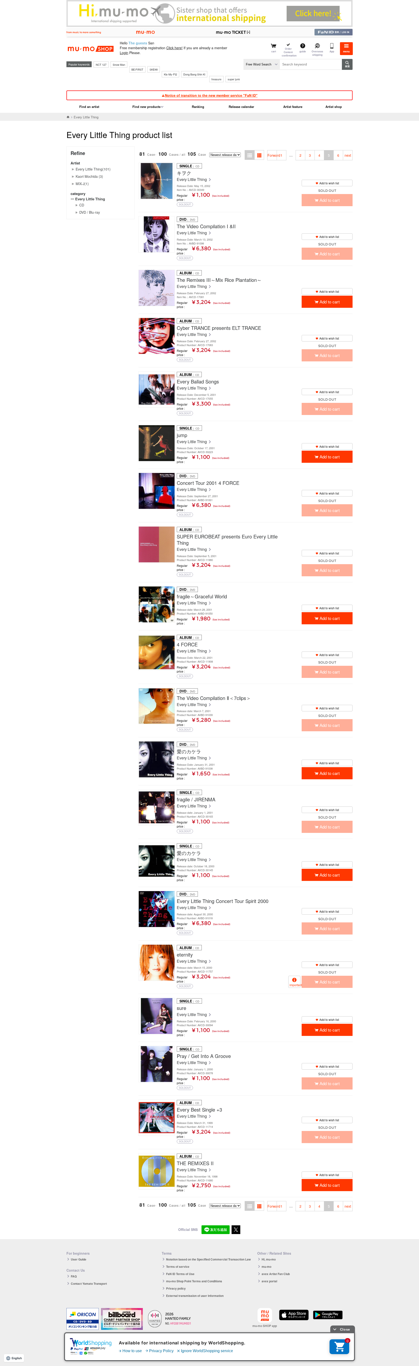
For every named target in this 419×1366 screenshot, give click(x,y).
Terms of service (177, 1266)
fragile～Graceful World (202, 596)
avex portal (269, 1281)
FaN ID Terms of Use (180, 1274)
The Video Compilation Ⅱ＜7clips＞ (214, 698)
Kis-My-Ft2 (170, 74)
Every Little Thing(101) (93, 169)
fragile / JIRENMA (196, 799)
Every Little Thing (90, 199)
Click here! (174, 47)
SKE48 (154, 69)
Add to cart (330, 302)
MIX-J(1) (82, 183)
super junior (235, 79)
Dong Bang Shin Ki (194, 74)
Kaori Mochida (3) (89, 176)
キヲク (184, 173)
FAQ (74, 1276)
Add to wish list (329, 183)
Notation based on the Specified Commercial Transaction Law (208, 1259)
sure (181, 1008)
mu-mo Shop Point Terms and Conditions (194, 1281)
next (348, 155)
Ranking (198, 106)
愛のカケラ (189, 751)
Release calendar (241, 106)
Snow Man (119, 64)
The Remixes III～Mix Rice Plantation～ (219, 280)
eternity (185, 954)
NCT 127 (101, 64)
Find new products (146, 106)
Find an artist (89, 106)
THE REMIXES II (195, 1163)
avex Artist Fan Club (276, 1274)
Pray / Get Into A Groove (204, 1056)
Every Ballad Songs (198, 381)
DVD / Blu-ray (89, 212)
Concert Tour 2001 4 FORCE (208, 483)
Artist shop (333, 106)
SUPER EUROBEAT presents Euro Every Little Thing (227, 539)
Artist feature (292, 106)
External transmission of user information (195, 1295)
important (295, 985)
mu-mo (266, 1266)
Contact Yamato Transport (89, 1283)
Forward (272, 155)
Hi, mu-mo (269, 1259)
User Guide (78, 1259)
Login (124, 52)
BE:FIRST (137, 69)
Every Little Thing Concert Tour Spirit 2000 (222, 901)
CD (81, 205)
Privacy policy (176, 1288)
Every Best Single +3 (199, 1109)
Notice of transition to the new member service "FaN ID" (211, 95)
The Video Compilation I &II (206, 226)
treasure (216, 79)
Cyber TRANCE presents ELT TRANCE (219, 328)
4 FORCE (187, 644)
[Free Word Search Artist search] (261, 64)
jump (182, 435)
